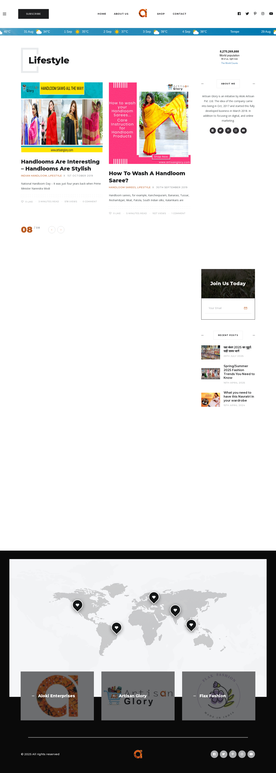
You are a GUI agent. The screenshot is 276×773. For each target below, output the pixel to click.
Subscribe (33, 13)
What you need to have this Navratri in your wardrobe (239, 396)
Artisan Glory (133, 696)
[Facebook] (239, 14)
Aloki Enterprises (56, 696)
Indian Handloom (34, 175)
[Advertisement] (228, 201)
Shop (161, 13)
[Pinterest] (255, 14)
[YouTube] (271, 14)
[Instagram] (263, 14)
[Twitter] (247, 14)
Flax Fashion (213, 696)
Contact (179, 13)
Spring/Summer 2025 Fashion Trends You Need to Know (239, 372)
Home (102, 13)
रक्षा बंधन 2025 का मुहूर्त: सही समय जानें (238, 349)
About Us (121, 13)
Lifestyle (55, 175)
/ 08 (37, 227)
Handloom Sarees (122, 187)
